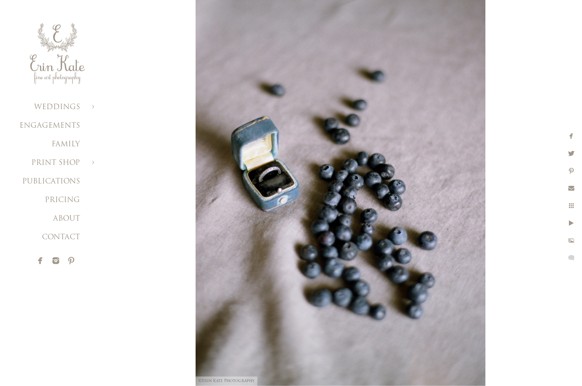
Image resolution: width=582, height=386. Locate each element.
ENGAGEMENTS (49, 126)
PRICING (62, 200)
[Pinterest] (71, 260)
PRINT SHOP (55, 163)
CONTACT (61, 237)
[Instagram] (56, 260)
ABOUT (66, 219)
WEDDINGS (57, 107)
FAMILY (65, 144)
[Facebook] (40, 260)
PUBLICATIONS (51, 181)
